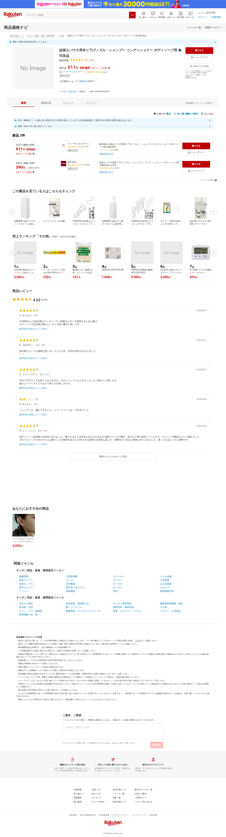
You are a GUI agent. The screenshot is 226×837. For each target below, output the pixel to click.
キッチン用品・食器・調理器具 (41, 36)
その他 (61, 36)
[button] (153, 15)
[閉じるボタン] (215, 42)
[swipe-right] (213, 211)
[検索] (132, 15)
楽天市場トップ (17, 36)
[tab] (23, 103)
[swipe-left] (12, 211)
